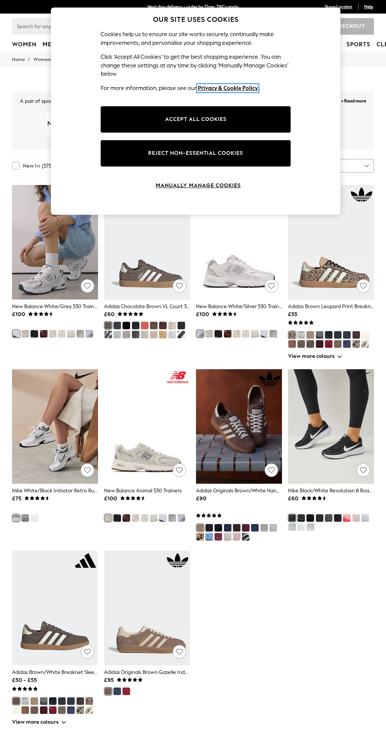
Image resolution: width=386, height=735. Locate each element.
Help (368, 6)
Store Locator (338, 6)
